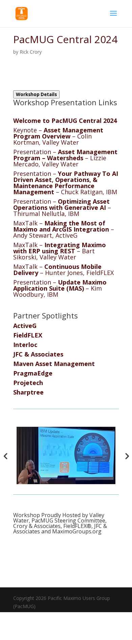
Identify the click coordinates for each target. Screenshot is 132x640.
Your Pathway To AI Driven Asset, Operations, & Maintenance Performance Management (65, 182)
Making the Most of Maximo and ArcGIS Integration (61, 226)
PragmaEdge (32, 373)
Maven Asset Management (54, 364)
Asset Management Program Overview (58, 133)
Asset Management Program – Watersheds (65, 155)
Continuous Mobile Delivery (57, 269)
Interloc (25, 345)
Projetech (28, 383)
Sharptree (28, 392)
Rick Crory (31, 52)
